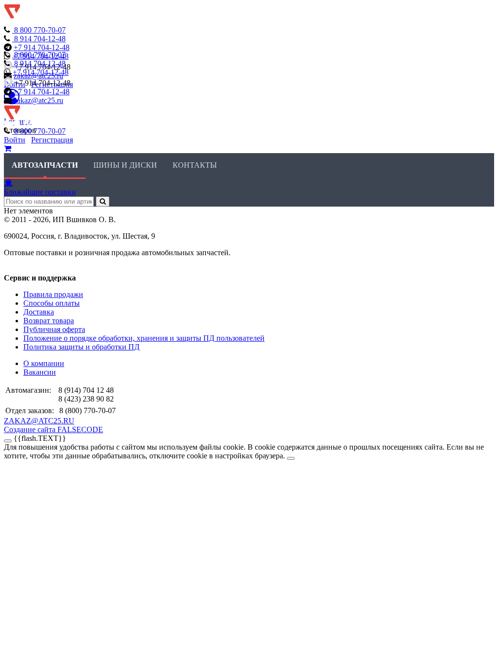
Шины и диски (125, 165)
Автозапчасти (45, 165)
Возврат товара (48, 320)
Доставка (38, 312)
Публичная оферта (54, 329)
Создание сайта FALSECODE (53, 429)
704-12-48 (40, 39)
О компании (43, 363)
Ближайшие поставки (40, 192)
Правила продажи (53, 294)
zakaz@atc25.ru (38, 100)
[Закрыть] (8, 440)
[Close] (291, 458)
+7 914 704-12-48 (42, 47)
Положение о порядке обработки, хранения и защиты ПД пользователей (144, 338)
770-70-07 (40, 30)
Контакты (195, 165)
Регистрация (52, 140)
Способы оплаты (51, 303)
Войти (14, 140)
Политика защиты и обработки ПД (81, 347)
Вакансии (39, 372)
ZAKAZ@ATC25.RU (39, 421)
